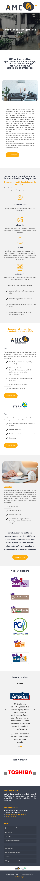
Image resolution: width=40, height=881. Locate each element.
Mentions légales (20, 877)
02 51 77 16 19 (11, 817)
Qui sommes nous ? (11, 828)
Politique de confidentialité (13, 861)
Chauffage (8, 836)
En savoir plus (12, 155)
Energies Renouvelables (12, 840)
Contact (7, 856)
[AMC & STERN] (20, 6)
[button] (19, 746)
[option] (20, 772)
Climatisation (9, 848)
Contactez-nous (20, 557)
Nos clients (8, 832)
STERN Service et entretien (13, 852)
